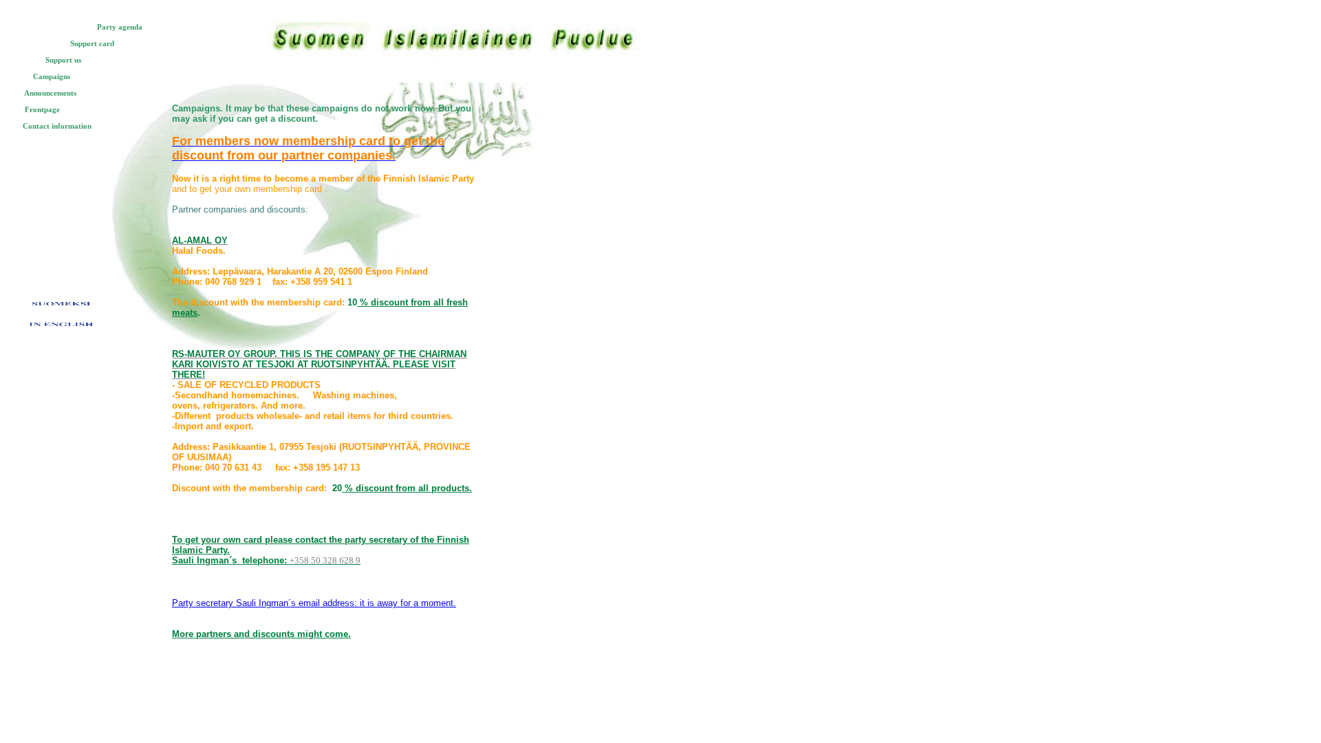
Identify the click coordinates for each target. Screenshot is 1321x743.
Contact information (57, 126)
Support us (63, 60)
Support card (92, 43)
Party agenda (119, 27)
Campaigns (51, 76)
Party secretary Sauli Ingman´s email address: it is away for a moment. (314, 603)
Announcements (50, 93)
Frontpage (42, 109)
